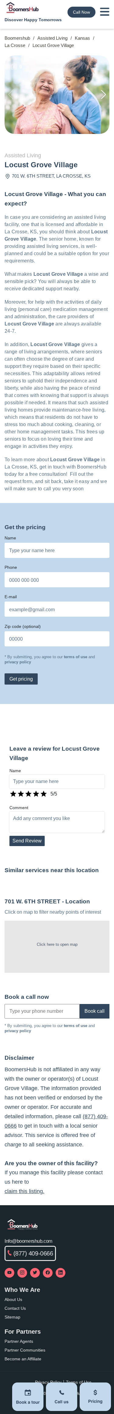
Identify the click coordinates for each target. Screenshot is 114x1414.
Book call (95, 1011)
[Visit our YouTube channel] (9, 1273)
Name (10, 537)
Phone (11, 567)
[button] (103, 94)
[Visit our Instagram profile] (22, 1273)
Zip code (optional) (23, 626)
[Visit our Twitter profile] (35, 1273)
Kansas (82, 38)
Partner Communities (25, 1350)
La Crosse (15, 45)
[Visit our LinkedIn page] (60, 1273)
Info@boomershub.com (28, 1241)
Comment (18, 807)
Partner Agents (19, 1341)
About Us (13, 1299)
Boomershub (17, 38)
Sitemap (12, 1317)
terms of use (75, 657)
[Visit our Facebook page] (48, 1273)
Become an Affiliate (23, 1358)
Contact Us (15, 1308)
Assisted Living (52, 38)
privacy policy (18, 662)
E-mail (11, 596)
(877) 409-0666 (33, 1253)
